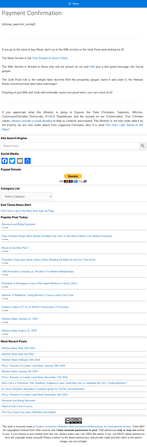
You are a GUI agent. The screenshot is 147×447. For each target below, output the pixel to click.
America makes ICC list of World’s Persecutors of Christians (35, 307)
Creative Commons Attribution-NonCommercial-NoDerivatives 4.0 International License (83, 426)
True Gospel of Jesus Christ (49, 58)
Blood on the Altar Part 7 (15, 247)
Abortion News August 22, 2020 (19, 330)
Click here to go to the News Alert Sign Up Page (27, 210)
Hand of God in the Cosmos (17, 406)
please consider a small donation (32, 120)
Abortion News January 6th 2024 (20, 371)
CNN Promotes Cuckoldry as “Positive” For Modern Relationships (38, 271)
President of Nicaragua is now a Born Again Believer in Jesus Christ (39, 283)
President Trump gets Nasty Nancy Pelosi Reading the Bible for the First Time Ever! (48, 259)
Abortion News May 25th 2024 (18, 348)
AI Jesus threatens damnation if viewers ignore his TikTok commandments (43, 389)
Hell (92, 66)
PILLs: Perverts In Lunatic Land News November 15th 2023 (35, 394)
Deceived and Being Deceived (18, 224)
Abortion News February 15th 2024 (21, 359)
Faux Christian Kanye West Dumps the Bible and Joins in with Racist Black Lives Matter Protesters (57, 236)
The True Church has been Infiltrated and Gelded (29, 412)
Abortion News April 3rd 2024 (18, 354)
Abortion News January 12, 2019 (20, 318)
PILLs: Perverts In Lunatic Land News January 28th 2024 (33, 365)
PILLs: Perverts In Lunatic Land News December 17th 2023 (35, 377)
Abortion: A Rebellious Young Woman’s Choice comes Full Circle (37, 295)
